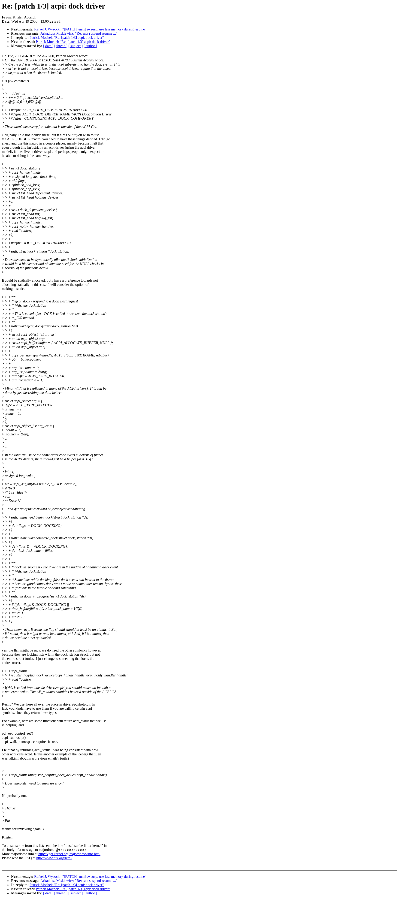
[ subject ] (75, 46)
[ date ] (48, 46)
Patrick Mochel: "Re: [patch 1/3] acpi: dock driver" (67, 37)
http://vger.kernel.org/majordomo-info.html (69, 854)
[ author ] (90, 46)
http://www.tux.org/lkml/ (54, 858)
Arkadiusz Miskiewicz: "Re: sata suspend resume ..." (79, 33)
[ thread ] (60, 46)
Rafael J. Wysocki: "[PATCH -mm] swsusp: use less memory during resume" (90, 29)
